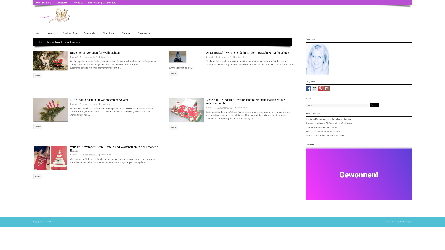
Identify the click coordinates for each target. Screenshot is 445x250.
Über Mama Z (43, 2)
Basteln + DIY (106, 57)
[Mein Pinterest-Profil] (321, 88)
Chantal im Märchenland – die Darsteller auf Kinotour (328, 119)
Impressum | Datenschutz (102, 2)
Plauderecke (89, 33)
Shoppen (126, 33)
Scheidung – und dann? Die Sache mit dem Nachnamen (329, 123)
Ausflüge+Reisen (71, 33)
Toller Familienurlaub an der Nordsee (321, 127)
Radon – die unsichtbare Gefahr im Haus (323, 131)
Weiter (38, 75)
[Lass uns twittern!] (314, 88)
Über (37, 33)
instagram (408, 222)
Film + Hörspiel (110, 33)
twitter (394, 222)
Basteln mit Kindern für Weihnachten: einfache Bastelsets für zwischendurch (245, 101)
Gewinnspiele (144, 33)
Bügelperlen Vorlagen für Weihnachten (95, 52)
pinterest (401, 222)
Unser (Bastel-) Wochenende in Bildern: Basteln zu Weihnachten (247, 52)
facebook (388, 222)
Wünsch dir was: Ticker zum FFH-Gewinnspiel (325, 135)
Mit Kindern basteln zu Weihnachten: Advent (99, 100)
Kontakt (78, 2)
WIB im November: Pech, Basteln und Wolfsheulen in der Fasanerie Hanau (114, 148)
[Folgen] (308, 88)
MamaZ (75, 57)
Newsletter (62, 2)
